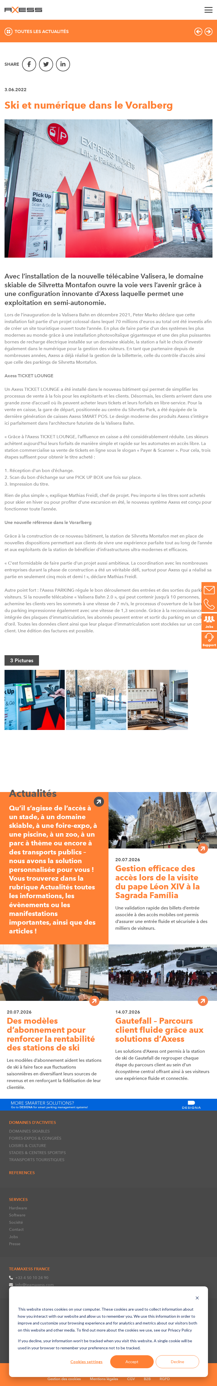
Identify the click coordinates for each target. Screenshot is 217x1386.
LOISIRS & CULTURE (27, 1145)
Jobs (13, 1236)
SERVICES (18, 1199)
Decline (177, 1361)
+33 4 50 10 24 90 (31, 1277)
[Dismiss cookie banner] (197, 1298)
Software (17, 1215)
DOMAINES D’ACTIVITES (32, 1122)
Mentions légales (104, 1379)
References (22, 1172)
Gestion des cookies (64, 1379)
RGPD (165, 1379)
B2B (147, 1379)
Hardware (18, 1207)
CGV (131, 1379)
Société (16, 1222)
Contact (16, 1229)
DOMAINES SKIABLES (29, 1131)
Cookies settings (86, 1361)
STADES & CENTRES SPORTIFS (37, 1152)
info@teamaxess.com (34, 1284)
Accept (131, 1361)
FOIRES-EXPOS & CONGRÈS (35, 1138)
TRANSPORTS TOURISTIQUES (36, 1159)
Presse (14, 1243)
